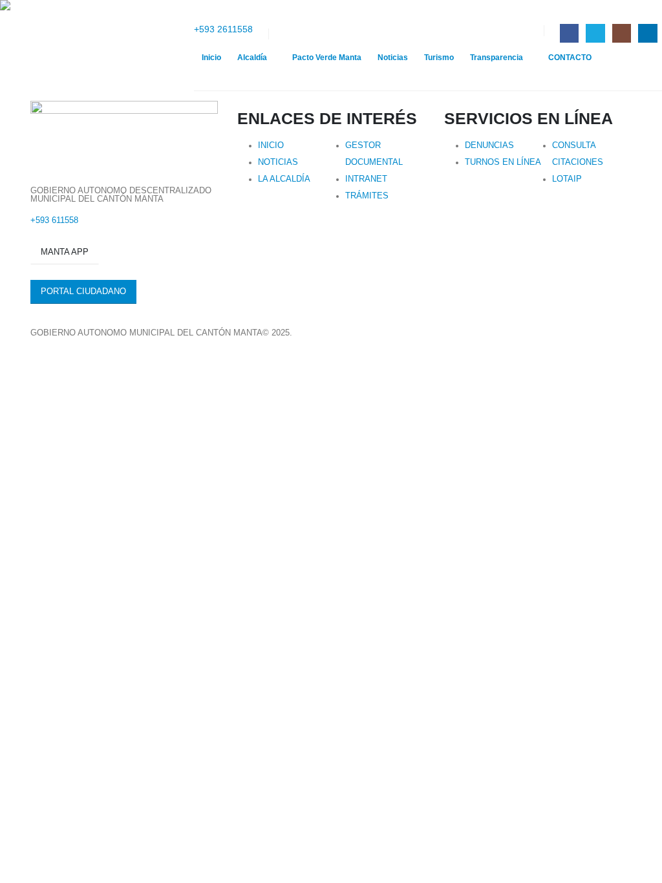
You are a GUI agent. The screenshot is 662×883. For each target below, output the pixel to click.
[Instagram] (621, 33)
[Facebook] (569, 33)
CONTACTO (570, 57)
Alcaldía (252, 57)
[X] (595, 33)
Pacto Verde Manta (326, 57)
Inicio (211, 57)
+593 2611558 (223, 29)
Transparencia (496, 57)
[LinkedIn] (647, 33)
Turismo (439, 57)
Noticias (393, 57)
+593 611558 (54, 220)
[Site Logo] (97, 45)
